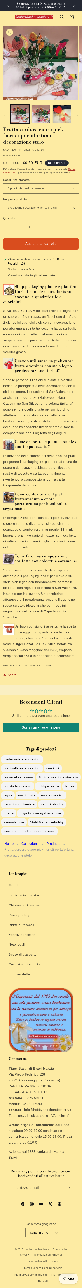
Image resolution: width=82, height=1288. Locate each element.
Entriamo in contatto (24, 895)
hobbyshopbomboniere (38, 1249)
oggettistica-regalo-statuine (40, 813)
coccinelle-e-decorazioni (22, 768)
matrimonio (26, 795)
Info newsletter (20, 974)
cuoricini (52, 768)
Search (14, 885)
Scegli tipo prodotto (16, 179)
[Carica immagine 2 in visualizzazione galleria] (40, 114)
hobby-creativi (48, 786)
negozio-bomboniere (19, 804)
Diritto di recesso (21, 925)
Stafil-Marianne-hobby (47, 822)
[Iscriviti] (68, 1188)
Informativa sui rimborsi (47, 1254)
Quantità (9, 218)
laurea (70, 786)
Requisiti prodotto (15, 199)
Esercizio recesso (22, 934)
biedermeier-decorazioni (22, 759)
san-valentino (14, 822)
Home (9, 843)
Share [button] (12, 675)
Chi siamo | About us (24, 905)
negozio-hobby (52, 804)
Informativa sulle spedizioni (30, 1274)
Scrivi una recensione (41, 727)
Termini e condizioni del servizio (43, 1268)
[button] (9, 17)
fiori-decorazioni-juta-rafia (58, 777)
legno (8, 795)
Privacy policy (19, 915)
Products (54, 843)
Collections (30, 843)
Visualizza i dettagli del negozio (31, 275)
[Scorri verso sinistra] (5, 115)
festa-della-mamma (18, 777)
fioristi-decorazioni (17, 786)
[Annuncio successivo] (74, 5)
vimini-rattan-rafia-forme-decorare (29, 831)
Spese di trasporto (23, 954)
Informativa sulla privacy (43, 1261)
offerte (9, 813)
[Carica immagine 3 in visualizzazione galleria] (61, 114)
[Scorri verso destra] (77, 115)
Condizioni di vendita (24, 964)
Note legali (17, 944)
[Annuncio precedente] (8, 5)
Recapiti (43, 1281)
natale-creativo (52, 795)
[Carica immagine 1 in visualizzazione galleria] (20, 114)
